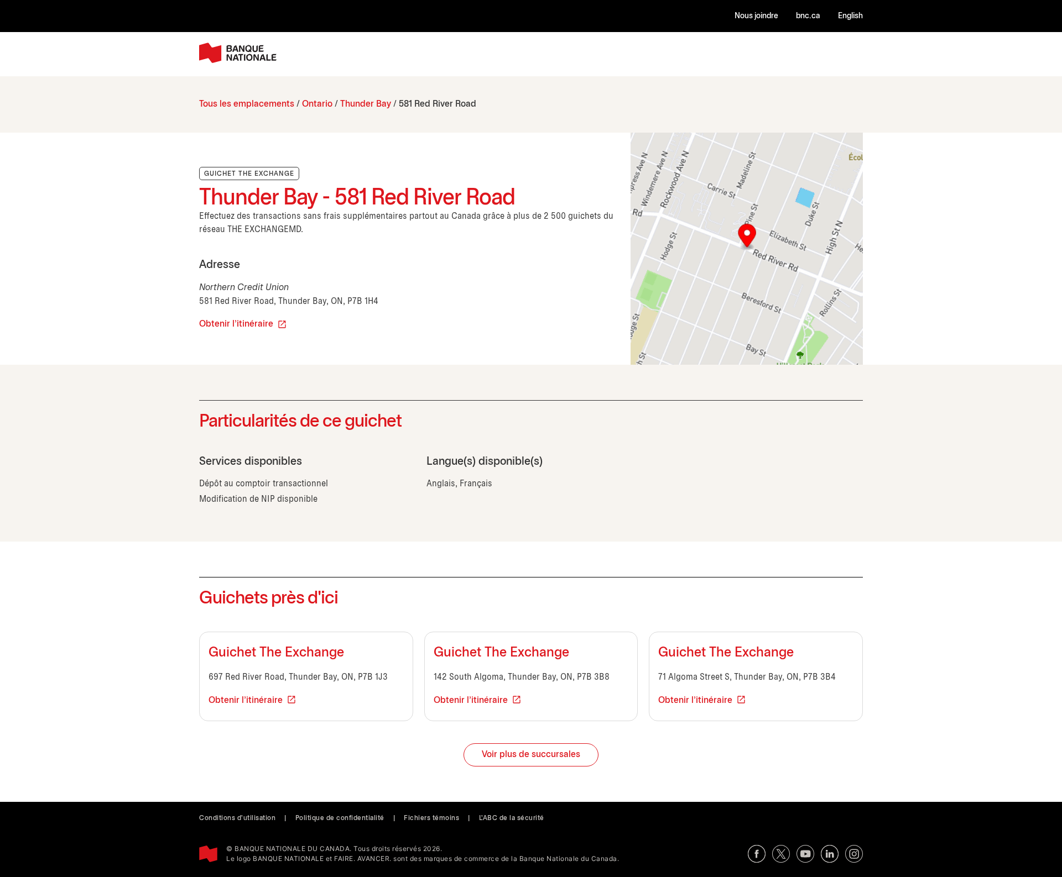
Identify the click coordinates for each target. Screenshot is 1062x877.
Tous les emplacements (246, 104)
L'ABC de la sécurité (511, 818)
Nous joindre (756, 16)
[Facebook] (757, 854)
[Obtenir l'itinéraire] (747, 249)
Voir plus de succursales (531, 754)
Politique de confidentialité (339, 818)
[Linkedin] (830, 854)
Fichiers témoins (431, 818)
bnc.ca (808, 16)
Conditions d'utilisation (237, 818)
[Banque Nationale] (238, 52)
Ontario (317, 104)
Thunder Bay (365, 104)
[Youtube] (805, 854)
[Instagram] (854, 854)
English (850, 16)
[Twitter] (781, 854)
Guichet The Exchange (276, 653)
